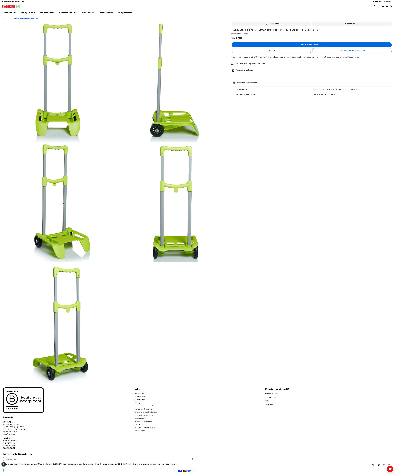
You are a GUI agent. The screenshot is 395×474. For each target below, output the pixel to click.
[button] (3, 464)
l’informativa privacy (26, 464)
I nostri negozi (377, 1)
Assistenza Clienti (271, 393)
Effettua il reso (270, 397)
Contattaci (269, 405)
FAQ (267, 401)
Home (4, 18)
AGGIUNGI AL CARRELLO (311, 45)
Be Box (10, 18)
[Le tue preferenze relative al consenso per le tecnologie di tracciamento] (4, 470)
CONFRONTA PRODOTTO (354, 51)
